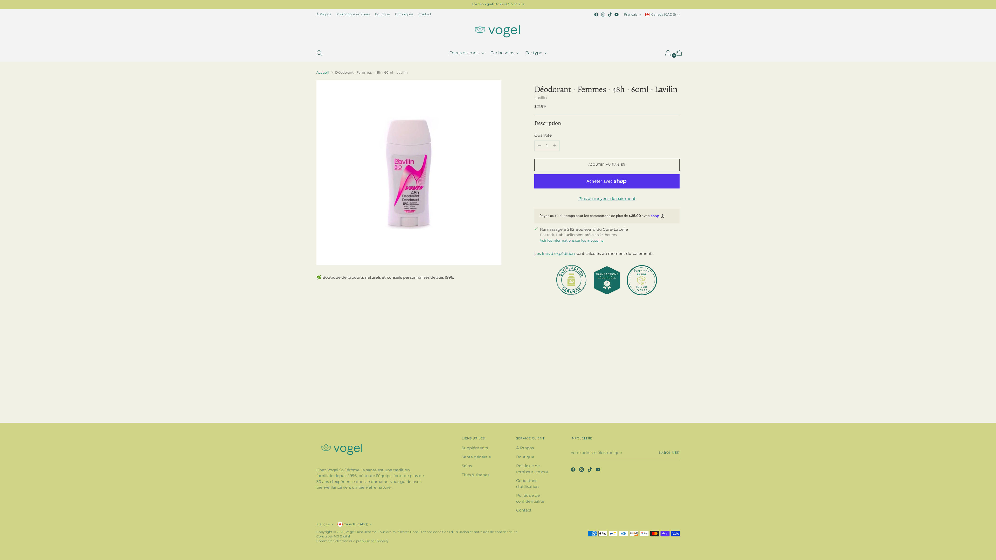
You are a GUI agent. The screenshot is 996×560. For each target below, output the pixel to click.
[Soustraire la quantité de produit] (539, 146)
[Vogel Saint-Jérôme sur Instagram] (603, 14)
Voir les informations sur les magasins (571, 240)
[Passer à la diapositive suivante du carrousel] (675, 340)
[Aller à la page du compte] (666, 53)
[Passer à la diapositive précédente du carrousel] (663, 340)
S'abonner (669, 452)
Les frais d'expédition (554, 253)
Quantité (543, 135)
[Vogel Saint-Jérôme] (498, 31)
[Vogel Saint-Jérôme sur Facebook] (596, 14)
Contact (524, 510)
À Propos (525, 447)
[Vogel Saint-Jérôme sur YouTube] (616, 14)
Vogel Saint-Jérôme (361, 532)
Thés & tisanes (475, 474)
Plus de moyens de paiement (606, 198)
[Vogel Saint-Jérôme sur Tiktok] (609, 14)
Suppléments (475, 447)
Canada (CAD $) (663, 14)
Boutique (525, 456)
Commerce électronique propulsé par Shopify (352, 541)
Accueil (322, 72)
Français (630, 14)
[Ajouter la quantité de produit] (554, 146)
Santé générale (476, 456)
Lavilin (540, 97)
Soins (467, 465)
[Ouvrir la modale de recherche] (319, 53)
